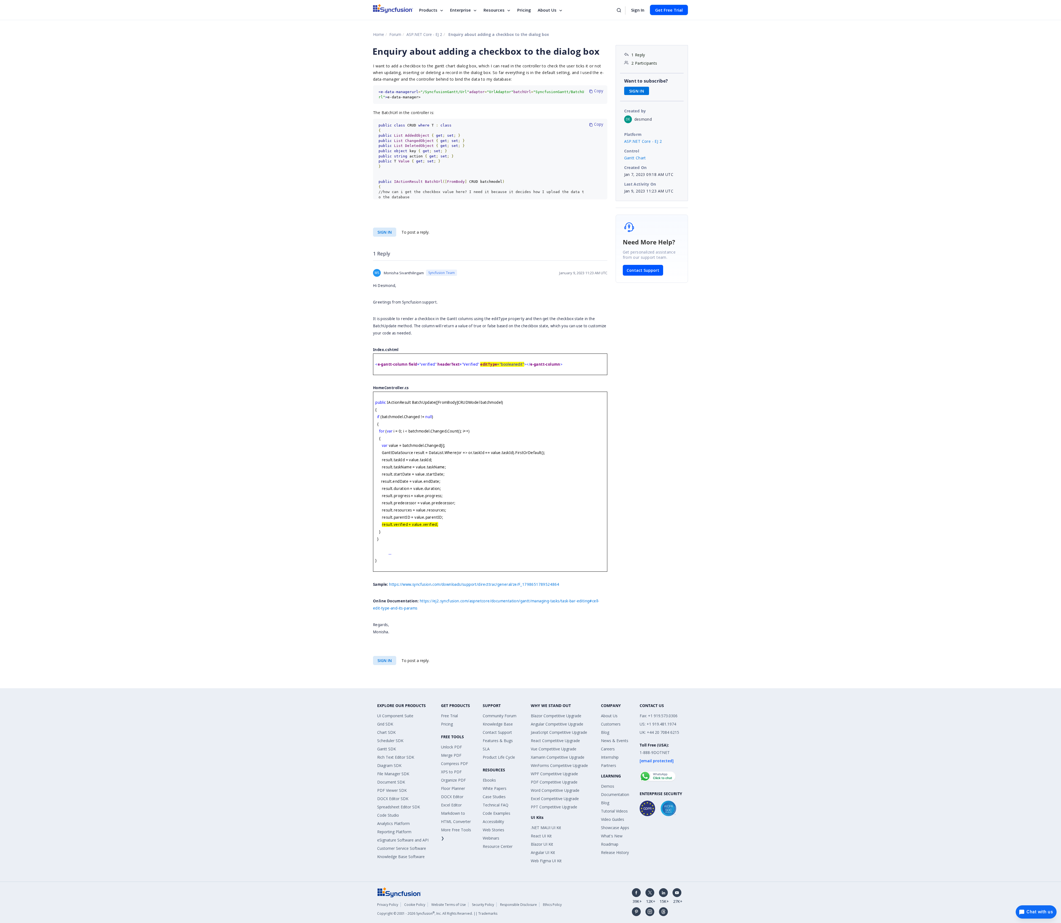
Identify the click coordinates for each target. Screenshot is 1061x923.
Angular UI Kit (543, 852)
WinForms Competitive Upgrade (559, 765)
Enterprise (460, 10)
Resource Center (498, 846)
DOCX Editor (452, 796)
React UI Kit (541, 835)
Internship (610, 757)
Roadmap (609, 844)
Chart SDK (386, 732)
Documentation (615, 794)
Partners (608, 765)
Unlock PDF (451, 747)
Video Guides (612, 819)
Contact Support (643, 270)
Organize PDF (453, 780)
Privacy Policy (387, 904)
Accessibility (493, 821)
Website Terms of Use (448, 904)
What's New (612, 835)
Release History (615, 852)
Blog (605, 732)
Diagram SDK (389, 765)
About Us (547, 10)
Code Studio (388, 815)
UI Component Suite (395, 715)
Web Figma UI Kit (546, 860)
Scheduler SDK (390, 740)
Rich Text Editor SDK (395, 757)
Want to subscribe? (646, 81)
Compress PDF (454, 763)
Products (428, 10)
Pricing (524, 10)
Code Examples (496, 813)
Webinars (491, 838)
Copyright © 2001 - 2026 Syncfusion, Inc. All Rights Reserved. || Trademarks (437, 913)
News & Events (614, 740)
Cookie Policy (414, 904)
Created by (635, 111)
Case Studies (494, 796)
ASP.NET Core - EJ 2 (424, 34)
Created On (635, 167)
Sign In (637, 10)
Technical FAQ (495, 805)
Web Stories (493, 829)
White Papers (494, 788)
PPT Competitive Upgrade (554, 806)
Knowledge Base (498, 724)
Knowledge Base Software (401, 856)
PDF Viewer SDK (392, 790)
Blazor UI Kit (542, 844)
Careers (608, 748)
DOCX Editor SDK (392, 798)
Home (378, 34)
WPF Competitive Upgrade (554, 773)
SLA (486, 748)
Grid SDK (385, 724)
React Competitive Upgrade (555, 740)
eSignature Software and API (403, 840)
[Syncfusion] (399, 892)
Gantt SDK (386, 748)
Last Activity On (640, 184)
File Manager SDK (393, 773)
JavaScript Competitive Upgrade (559, 732)
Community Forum (499, 715)
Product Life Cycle (499, 757)
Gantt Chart (635, 157)
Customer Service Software (401, 848)
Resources (494, 10)
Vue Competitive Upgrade (553, 748)
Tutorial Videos (614, 811)
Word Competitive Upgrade (555, 790)
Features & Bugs (498, 740)
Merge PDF (451, 755)
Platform (633, 134)
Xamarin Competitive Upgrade (557, 757)
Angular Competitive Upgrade (557, 724)
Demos (607, 786)
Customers (611, 724)
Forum (395, 34)
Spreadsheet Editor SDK (398, 806)
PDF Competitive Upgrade (554, 782)
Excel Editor (451, 805)
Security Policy (483, 904)
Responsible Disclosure (518, 904)
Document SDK (391, 782)
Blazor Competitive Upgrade (556, 715)
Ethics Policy (552, 904)
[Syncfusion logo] (393, 8)
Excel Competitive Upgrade (555, 798)
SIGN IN (384, 232)
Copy (598, 90)
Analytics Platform (393, 823)
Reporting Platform (394, 831)
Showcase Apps (615, 827)
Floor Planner (453, 788)
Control (631, 151)
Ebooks (489, 780)
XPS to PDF (451, 771)
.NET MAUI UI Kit (546, 827)
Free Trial (449, 715)
